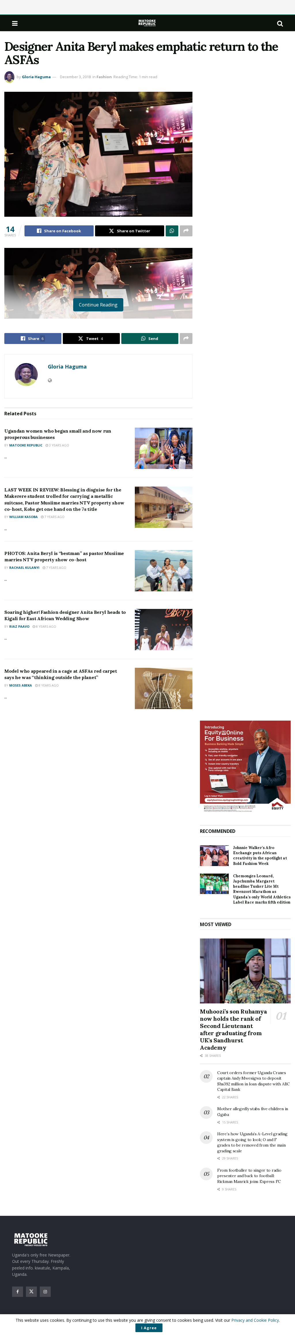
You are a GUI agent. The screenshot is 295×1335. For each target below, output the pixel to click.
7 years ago (54, 517)
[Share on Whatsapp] (172, 230)
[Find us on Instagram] (45, 1292)
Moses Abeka (20, 685)
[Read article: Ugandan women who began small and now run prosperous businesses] (163, 448)
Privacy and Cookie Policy (255, 1320)
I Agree (149, 1327)
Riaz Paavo (19, 626)
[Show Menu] (15, 23)
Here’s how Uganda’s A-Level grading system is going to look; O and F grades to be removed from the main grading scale (252, 1142)
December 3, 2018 (75, 76)
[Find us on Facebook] (17, 1292)
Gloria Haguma (36, 76)
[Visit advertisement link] (245, 767)
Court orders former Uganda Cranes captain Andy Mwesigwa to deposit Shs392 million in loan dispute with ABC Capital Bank (253, 1081)
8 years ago (45, 626)
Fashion (104, 76)
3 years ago (58, 445)
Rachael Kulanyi (24, 567)
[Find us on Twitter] (31, 1292)
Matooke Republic (25, 445)
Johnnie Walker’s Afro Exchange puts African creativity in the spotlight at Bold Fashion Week (260, 855)
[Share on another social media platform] (186, 230)
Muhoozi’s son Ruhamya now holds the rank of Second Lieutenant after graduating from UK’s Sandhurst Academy (233, 1029)
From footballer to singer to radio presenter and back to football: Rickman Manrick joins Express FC (249, 1176)
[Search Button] (280, 23)
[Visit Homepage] (147, 23)
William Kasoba (23, 517)
